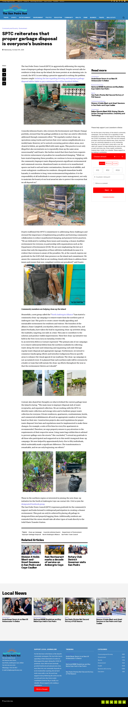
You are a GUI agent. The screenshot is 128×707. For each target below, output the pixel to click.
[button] (123, 17)
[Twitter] (122, 1)
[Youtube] (125, 1)
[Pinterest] (119, 1)
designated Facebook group (33, 504)
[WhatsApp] (4, 83)
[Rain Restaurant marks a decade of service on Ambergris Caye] (54, 550)
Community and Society (10, 28)
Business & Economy (97, 85)
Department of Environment (72, 532)
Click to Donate (42, 689)
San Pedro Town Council (69, 534)
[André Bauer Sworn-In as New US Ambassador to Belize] (17, 606)
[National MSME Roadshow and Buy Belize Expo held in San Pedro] (48, 606)
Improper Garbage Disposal (31, 534)
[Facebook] (112, 1)
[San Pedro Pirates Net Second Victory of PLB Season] (79, 606)
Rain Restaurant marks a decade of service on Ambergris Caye (54, 561)
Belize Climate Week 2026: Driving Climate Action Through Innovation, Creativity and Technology (108, 113)
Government (95, 76)
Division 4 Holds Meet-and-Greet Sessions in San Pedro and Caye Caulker (31, 562)
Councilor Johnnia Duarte (51, 532)
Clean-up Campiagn (35, 532)
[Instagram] (114, 1)
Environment (23, 28)
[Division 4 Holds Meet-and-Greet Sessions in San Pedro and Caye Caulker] (31, 550)
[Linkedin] (117, 1)
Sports (93, 93)
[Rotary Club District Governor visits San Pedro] (78, 550)
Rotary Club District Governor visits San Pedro (77, 561)
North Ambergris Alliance (62, 314)
